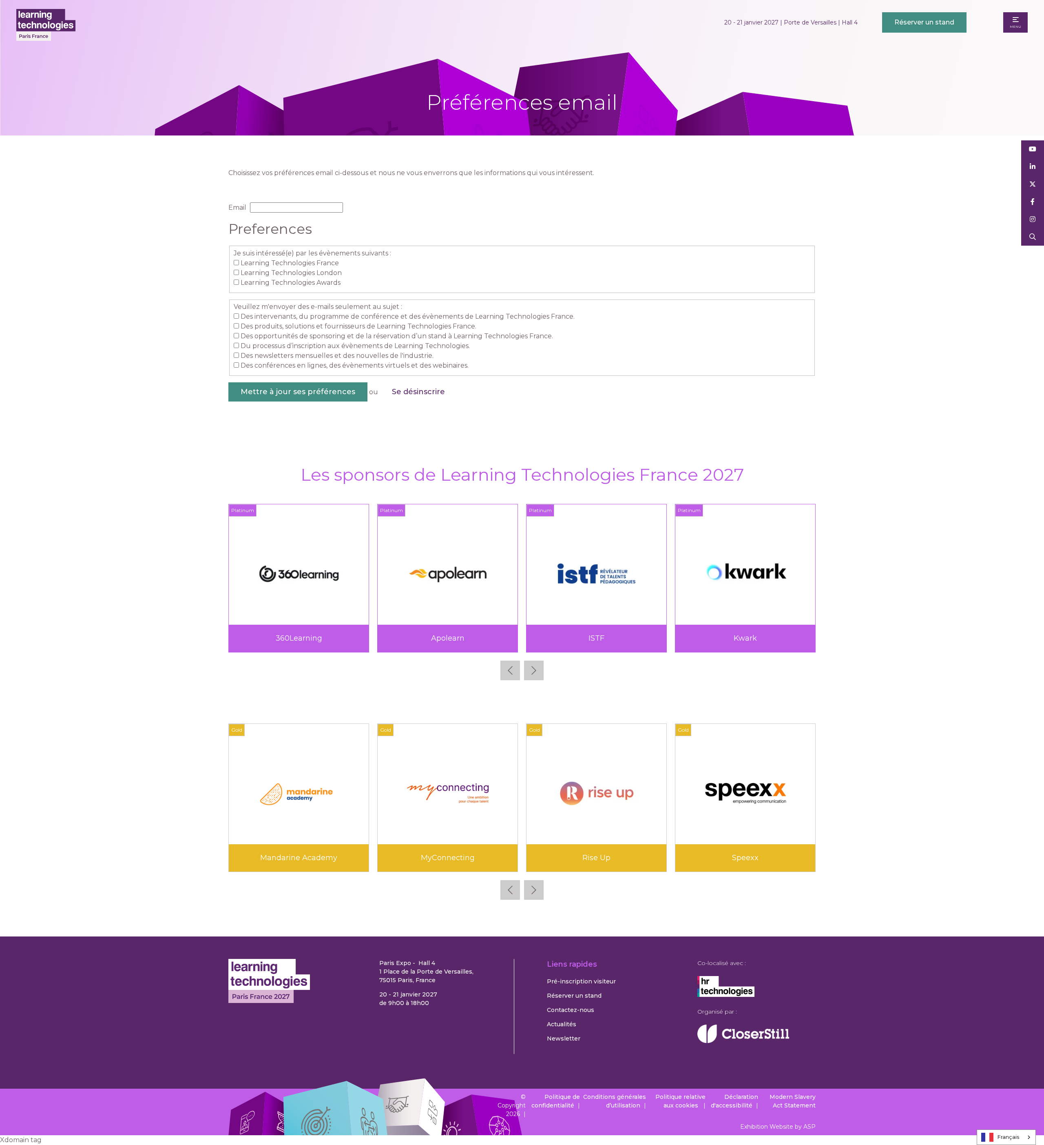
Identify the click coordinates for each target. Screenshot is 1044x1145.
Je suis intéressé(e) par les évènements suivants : (312, 253)
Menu (1015, 26)
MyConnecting (448, 857)
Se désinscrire (418, 391)
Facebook (1033, 202)
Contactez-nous (570, 1010)
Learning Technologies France (290, 263)
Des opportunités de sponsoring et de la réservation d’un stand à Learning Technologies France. (397, 336)
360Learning (299, 638)
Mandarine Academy (298, 857)
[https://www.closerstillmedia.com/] (743, 1041)
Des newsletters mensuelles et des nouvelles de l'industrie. (337, 355)
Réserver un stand (924, 22)
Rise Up (596, 857)
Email (237, 207)
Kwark (745, 638)
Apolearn (447, 638)
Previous (510, 670)
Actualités (561, 1024)
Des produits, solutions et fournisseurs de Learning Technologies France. (358, 326)
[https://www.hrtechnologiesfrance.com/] (725, 995)
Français (1008, 1137)
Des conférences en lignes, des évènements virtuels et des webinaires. (355, 365)
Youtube (1033, 149)
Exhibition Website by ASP (778, 1126)
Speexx (745, 857)
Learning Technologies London (291, 273)
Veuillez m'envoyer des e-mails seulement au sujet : (318, 307)
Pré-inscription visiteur (581, 981)
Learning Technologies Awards (291, 282)
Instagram (1033, 219)
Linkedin (1033, 166)
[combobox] (1006, 1137)
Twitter (1033, 184)
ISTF (596, 638)
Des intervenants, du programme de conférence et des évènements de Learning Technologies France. (408, 316)
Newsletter (563, 1038)
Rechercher (1033, 237)
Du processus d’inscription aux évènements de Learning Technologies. (355, 346)
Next (534, 670)
